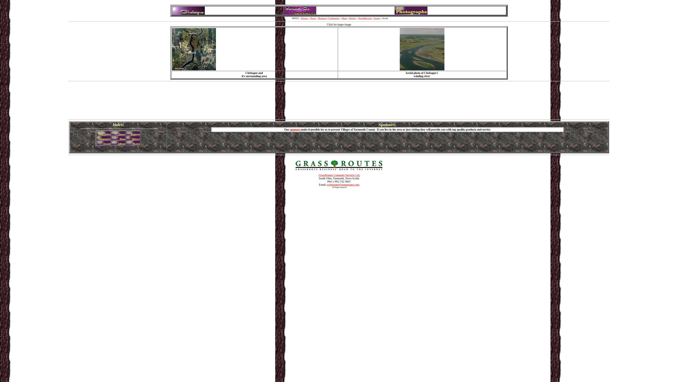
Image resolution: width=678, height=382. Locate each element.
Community (334, 18)
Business (322, 18)
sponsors (295, 129)
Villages (304, 18)
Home (313, 18)
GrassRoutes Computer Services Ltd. (339, 175)
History (352, 18)
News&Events (365, 18)
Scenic (377, 18)
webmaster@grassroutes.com (343, 184)
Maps (344, 18)
